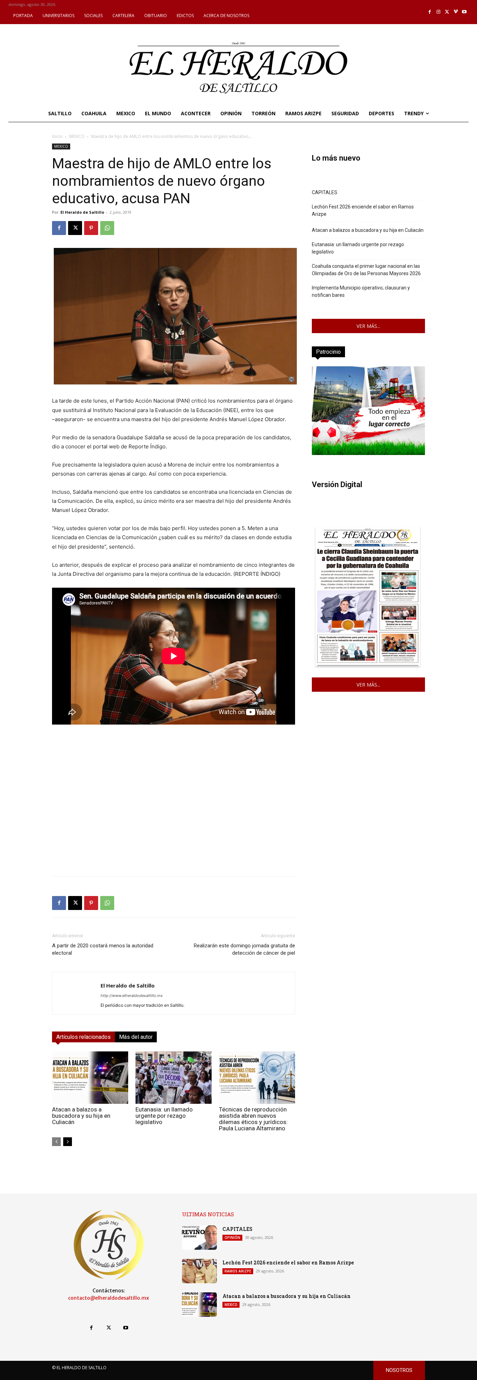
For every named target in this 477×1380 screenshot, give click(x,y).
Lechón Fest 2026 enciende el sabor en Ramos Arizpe (363, 210)
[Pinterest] (91, 228)
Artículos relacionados (83, 1037)
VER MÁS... (368, 326)
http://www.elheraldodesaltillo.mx (132, 995)
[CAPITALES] (199, 1237)
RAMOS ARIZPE (238, 1271)
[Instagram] (438, 12)
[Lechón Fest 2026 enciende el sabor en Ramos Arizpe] (199, 1271)
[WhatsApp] (107, 228)
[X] (447, 12)
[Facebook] (430, 12)
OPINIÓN (232, 1237)
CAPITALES (324, 192)
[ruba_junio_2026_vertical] (368, 453)
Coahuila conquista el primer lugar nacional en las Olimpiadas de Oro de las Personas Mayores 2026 (366, 269)
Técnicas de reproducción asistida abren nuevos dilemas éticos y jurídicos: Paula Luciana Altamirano (253, 1119)
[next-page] (67, 1141)
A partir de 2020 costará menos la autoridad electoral (102, 949)
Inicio (57, 136)
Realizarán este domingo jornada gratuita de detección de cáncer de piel (244, 949)
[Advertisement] (173, 822)
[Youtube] (464, 12)
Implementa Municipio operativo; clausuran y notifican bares (361, 291)
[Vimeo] (456, 12)
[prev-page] (56, 1141)
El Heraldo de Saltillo (82, 212)
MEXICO (77, 136)
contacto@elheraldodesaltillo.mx (108, 1298)
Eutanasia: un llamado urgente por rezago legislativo (164, 1115)
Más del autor (136, 1037)
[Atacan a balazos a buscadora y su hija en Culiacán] (90, 1077)
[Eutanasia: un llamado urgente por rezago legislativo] (173, 1077)
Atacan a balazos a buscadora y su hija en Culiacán (81, 1115)
